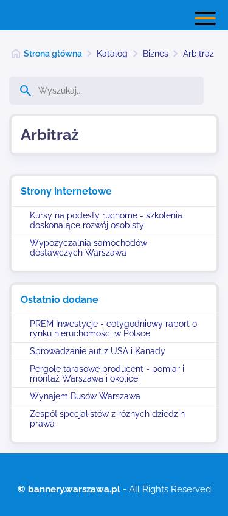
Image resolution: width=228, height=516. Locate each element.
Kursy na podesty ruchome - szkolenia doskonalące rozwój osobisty (106, 220)
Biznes (155, 53)
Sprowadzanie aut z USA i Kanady (97, 351)
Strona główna (53, 53)
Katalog (112, 53)
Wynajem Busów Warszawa (85, 396)
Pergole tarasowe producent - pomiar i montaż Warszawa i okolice (107, 373)
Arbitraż (198, 53)
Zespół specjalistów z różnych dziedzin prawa (107, 418)
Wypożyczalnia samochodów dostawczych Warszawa (88, 247)
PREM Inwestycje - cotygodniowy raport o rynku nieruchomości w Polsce (113, 328)
